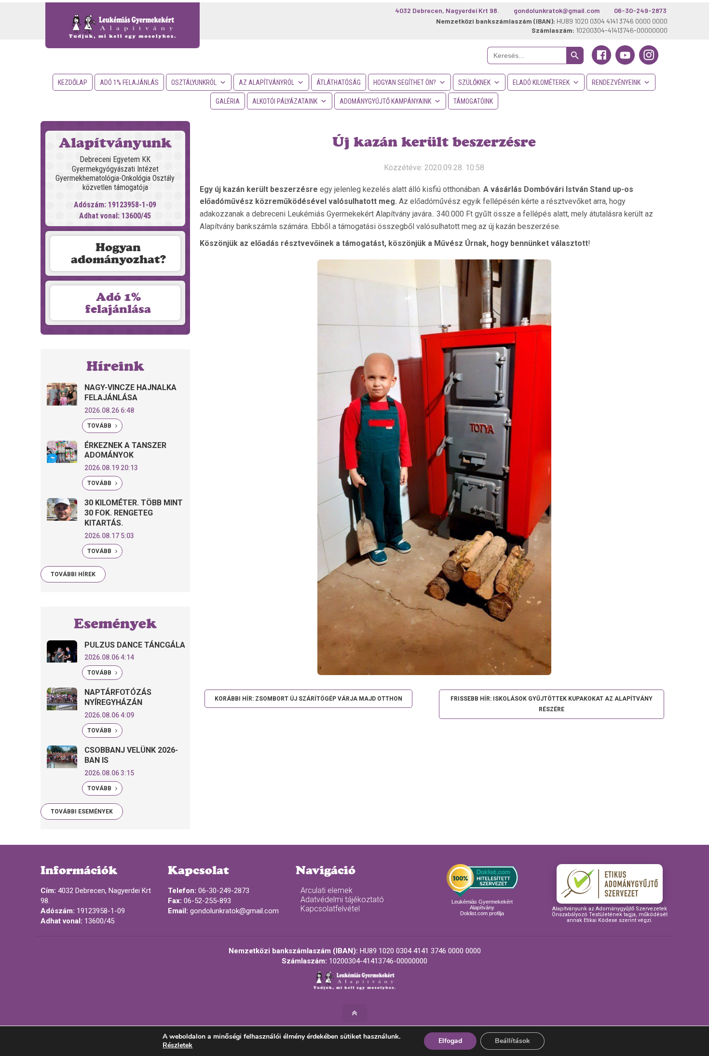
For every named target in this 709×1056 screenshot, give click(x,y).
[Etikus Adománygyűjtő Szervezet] (610, 884)
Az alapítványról (266, 82)
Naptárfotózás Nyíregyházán (117, 697)
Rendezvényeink (616, 82)
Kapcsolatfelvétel (330, 908)
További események (82, 811)
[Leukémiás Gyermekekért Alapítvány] (122, 25)
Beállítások (512, 1040)
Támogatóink (473, 101)
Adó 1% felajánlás (129, 82)
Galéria (228, 101)
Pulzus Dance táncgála (134, 645)
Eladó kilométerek (541, 82)
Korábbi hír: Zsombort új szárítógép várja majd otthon (308, 698)
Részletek (177, 1045)
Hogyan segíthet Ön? (404, 82)
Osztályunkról (194, 82)
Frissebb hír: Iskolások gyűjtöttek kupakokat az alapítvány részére (551, 704)
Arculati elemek (326, 890)
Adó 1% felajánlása (118, 303)
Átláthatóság (338, 82)
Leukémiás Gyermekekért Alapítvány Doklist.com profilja (482, 907)
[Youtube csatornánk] (625, 62)
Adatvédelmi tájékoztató (342, 899)
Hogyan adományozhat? (118, 253)
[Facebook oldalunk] (601, 62)
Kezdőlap (72, 82)
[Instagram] (648, 62)
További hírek (73, 574)
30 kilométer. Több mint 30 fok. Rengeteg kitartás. (133, 513)
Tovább (100, 425)
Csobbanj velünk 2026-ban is (131, 755)
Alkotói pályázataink (284, 101)
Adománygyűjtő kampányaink (385, 101)
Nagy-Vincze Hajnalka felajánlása (130, 392)
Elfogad (450, 1040)
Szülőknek (474, 82)
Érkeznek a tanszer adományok (125, 450)
